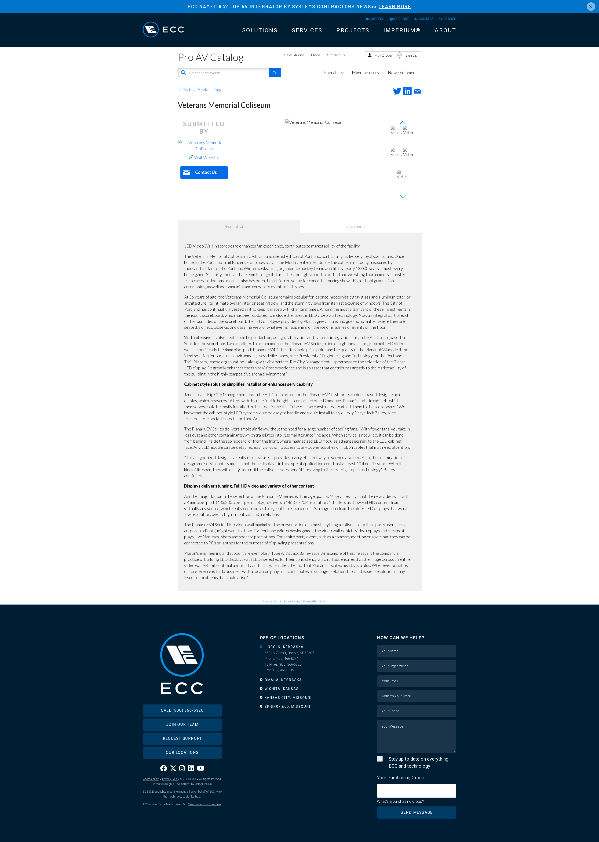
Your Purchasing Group (400, 777)
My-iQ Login (384, 55)
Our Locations (182, 752)
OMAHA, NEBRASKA (283, 680)
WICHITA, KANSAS (282, 689)
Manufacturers (365, 72)
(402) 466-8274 (287, 658)
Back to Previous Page (202, 89)
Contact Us (336, 55)
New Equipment (402, 72)
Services (307, 30)
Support (401, 19)
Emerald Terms (272, 601)
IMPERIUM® (402, 30)
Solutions (260, 30)
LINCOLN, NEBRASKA (284, 647)
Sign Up (411, 55)
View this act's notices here (204, 804)
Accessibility (151, 779)
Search (450, 19)
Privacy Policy (292, 601)
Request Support (182, 738)
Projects (352, 30)
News (316, 55)
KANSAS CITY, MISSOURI (288, 698)
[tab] (299, 647)
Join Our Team (182, 724)
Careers (377, 19)
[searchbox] (380, 788)
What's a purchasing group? (400, 801)
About (445, 30)
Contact (426, 19)
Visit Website (206, 157)
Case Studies (294, 55)
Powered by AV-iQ (314, 601)
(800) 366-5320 (290, 664)
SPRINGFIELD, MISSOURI (287, 706)
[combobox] (416, 791)
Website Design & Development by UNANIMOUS (182, 784)
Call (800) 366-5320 (182, 710)
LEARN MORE (395, 6)
